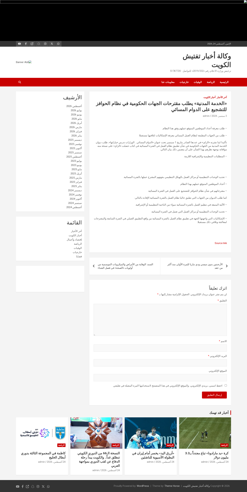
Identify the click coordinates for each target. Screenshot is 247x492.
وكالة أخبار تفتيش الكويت (196, 485)
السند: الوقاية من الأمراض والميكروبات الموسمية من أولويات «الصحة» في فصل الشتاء (125, 266)
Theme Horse (172, 485)
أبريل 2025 (76, 173)
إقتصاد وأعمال (74, 239)
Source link (221, 243)
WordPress (143, 485)
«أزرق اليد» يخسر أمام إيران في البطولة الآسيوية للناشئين (153, 455)
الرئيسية (224, 82)
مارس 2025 (75, 177)
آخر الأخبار (222, 97)
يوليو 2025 (76, 160)
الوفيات (198, 82)
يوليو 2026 (76, 110)
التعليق (222, 300)
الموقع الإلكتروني (218, 370)
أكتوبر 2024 (76, 198)
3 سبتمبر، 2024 (219, 116)
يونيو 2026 (76, 114)
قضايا (79, 256)
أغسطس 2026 (74, 106)
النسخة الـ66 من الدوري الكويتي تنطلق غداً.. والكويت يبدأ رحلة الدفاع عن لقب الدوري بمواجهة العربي (98, 459)
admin (206, 116)
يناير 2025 (76, 186)
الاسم (223, 341)
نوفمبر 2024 (75, 194)
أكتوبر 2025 (76, 148)
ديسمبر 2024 (75, 190)
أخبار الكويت (209, 97)
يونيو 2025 (76, 165)
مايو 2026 (77, 118)
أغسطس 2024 (74, 207)
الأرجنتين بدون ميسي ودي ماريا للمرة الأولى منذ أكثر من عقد (195, 266)
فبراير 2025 (76, 181)
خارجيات (184, 82)
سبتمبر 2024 (75, 203)
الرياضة (211, 82)
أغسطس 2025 (74, 156)
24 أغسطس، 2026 (219, 461)
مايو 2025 (77, 169)
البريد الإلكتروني (217, 356)
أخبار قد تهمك (219, 413)
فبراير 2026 (76, 131)
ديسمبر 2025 (75, 139)
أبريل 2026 (76, 123)
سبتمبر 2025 (75, 152)
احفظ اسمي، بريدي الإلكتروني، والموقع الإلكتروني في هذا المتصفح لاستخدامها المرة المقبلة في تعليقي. (167, 385)
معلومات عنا (168, 82)
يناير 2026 (76, 135)
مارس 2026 (75, 127)
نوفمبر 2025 (75, 144)
